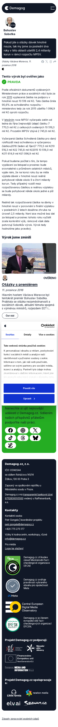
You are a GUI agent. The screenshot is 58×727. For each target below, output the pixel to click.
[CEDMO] (24, 606)
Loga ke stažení (14, 548)
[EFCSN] (12, 624)
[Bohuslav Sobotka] (5, 278)
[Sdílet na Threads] (50, 61)
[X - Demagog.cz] (35, 430)
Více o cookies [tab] (46, 334)
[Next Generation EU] (19, 658)
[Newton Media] (37, 693)
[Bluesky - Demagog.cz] (35, 438)
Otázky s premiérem (20, 284)
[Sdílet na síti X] (46, 61)
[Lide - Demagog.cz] (10, 445)
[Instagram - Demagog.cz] (22, 430)
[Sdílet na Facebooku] (42, 61)
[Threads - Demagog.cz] (22, 438)
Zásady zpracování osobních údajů (20, 718)
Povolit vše (29, 388)
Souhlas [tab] (10, 334)
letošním (9, 119)
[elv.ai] (13, 703)
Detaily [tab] (27, 334)
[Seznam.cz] (35, 703)
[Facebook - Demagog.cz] (10, 430)
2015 (9, 97)
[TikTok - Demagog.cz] (10, 438)
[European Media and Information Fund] (19, 669)
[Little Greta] (14, 693)
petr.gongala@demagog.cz (19, 524)
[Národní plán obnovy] (35, 648)
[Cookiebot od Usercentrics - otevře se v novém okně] (41, 326)
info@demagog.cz (15, 538)
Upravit (27, 398)
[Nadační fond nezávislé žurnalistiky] (14, 648)
